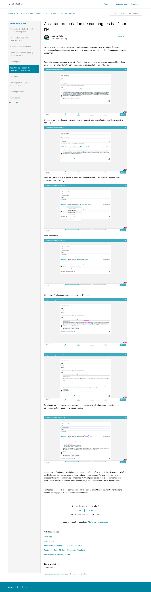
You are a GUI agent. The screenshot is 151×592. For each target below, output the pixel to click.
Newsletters (15, 98)
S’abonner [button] (121, 36)
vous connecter (59, 574)
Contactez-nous (122, 4)
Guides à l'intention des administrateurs (42, 13)
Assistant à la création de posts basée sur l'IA (63, 545)
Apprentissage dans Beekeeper (57, 554)
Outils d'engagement (67, 13)
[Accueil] (16, 5)
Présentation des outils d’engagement (19, 39)
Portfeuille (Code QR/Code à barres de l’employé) (21, 30)
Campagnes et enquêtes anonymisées (20, 84)
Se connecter (136, 4)
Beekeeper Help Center (16, 13)
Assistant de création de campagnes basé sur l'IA (20, 69)
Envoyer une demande (98, 522)
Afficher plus (14, 103)
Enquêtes (14, 77)
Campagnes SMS (17, 91)
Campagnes (15, 61)
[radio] (79, 510)
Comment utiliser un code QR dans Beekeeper (22, 54)
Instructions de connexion (20, 47)
